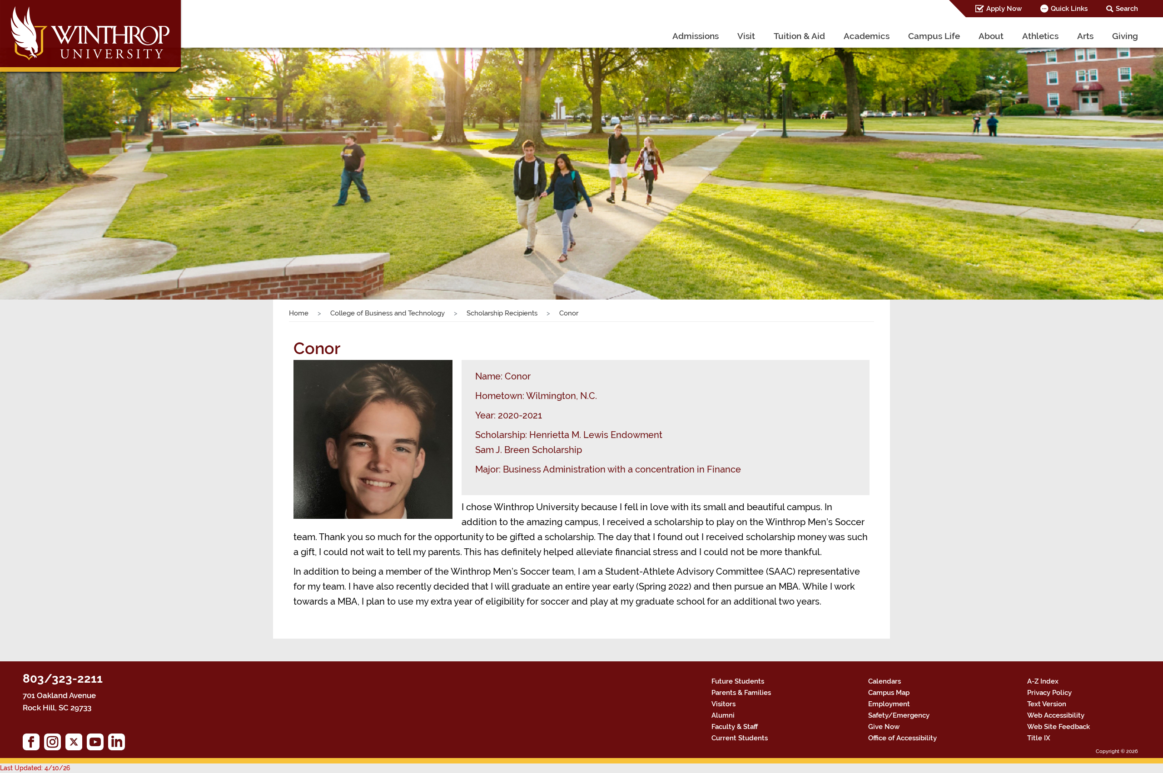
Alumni (723, 715)
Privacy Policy (1049, 693)
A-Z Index (1043, 681)
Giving (1125, 36)
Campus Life (934, 36)
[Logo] (91, 38)
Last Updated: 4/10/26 (35, 768)
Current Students (739, 738)
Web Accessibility (1055, 715)
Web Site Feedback (1058, 727)
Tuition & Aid (799, 36)
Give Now (884, 727)
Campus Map (889, 693)
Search (1127, 9)
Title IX (1038, 738)
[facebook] (33, 744)
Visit (746, 36)
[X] (76, 744)
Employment (889, 704)
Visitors (723, 704)
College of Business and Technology (387, 313)
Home (298, 313)
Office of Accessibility (902, 738)
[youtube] (97, 744)
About (991, 36)
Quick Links (1069, 9)
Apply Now (1004, 9)
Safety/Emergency (898, 715)
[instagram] (54, 744)
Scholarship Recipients (502, 313)
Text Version (1046, 704)
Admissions (695, 36)
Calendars (884, 681)
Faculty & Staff (734, 727)
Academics (867, 36)
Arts (1085, 36)
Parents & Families (741, 693)
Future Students (737, 681)
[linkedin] (118, 744)
